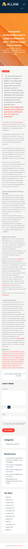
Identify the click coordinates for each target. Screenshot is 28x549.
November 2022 (10, 510)
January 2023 (9, 505)
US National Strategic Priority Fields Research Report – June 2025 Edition (14, 460)
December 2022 (10, 508)
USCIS (9, 367)
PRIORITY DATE (6, 365)
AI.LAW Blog (19, 545)
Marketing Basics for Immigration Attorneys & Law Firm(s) (14, 481)
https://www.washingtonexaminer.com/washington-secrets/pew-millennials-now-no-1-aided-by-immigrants (14, 111)
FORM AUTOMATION (13, 355)
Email (4, 414)
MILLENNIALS (19, 363)
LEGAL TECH (10, 363)
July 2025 (8, 497)
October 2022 (10, 513)
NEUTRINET (19, 259)
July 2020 (8, 530)
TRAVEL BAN (15, 365)
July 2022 (8, 521)
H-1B (7, 357)
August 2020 (9, 527)
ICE (14, 357)
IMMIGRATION (19, 357)
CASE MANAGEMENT (14, 351)
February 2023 (10, 502)
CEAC (22, 351)
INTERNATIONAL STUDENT (10, 359)
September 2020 (10, 524)
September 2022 (10, 516)
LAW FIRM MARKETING (17, 361)
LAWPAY (4, 363)
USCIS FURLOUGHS (17, 367)
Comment (5, 389)
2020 (6, 351)
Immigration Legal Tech (12, 444)
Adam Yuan (6, 349)
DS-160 (16, 353)
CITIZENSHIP (6, 353)
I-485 (10, 357)
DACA (11, 353)
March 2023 (9, 500)
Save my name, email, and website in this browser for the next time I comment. (15, 423)
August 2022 (9, 519)
